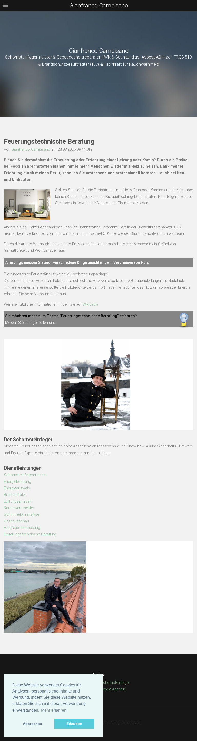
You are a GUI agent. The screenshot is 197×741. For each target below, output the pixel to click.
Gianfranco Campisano (99, 51)
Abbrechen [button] (32, 724)
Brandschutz (14, 494)
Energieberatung (17, 481)
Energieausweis (17, 488)
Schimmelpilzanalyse (21, 514)
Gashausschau (16, 521)
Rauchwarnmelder (19, 507)
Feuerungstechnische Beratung (30, 534)
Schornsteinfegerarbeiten (25, 475)
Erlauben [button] (74, 724)
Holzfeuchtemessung (22, 527)
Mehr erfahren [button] (53, 710)
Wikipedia (90, 304)
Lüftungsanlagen (18, 501)
